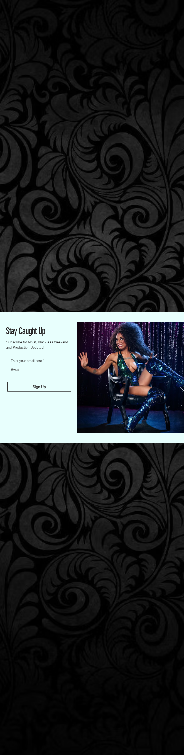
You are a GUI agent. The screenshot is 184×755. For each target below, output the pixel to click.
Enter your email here (26, 360)
